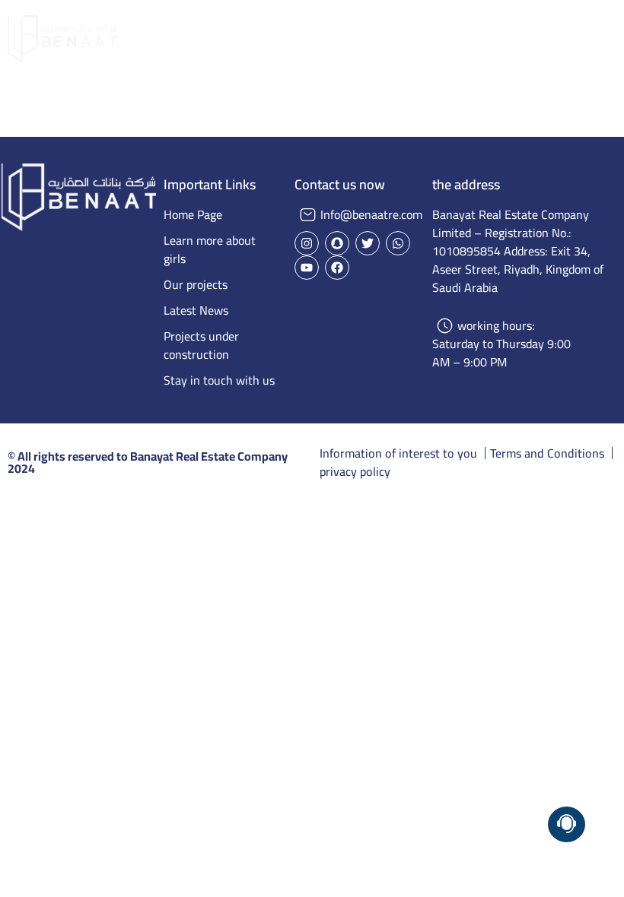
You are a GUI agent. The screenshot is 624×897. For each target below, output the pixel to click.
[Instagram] (306, 243)
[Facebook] (337, 267)
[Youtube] (306, 267)
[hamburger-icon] (599, 39)
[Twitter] (367, 243)
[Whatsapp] (398, 243)
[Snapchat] (337, 243)
